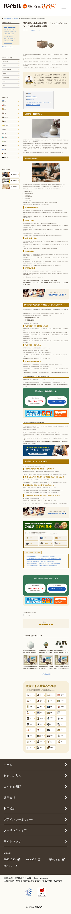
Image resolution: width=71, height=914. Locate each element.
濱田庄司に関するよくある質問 (33, 104)
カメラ (5, 145)
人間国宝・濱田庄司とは (31, 96)
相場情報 (4, 73)
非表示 (29, 93)
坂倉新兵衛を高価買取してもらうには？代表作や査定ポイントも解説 (41, 556)
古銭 (5, 109)
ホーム (8, 764)
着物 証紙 (5, 26)
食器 (5, 149)
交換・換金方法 (6, 77)
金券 (5, 141)
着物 (5, 101)
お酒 (5, 121)
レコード (6, 157)
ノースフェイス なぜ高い (8, 42)
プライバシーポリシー (18, 819)
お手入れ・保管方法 (7, 69)
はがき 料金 (10, 26)
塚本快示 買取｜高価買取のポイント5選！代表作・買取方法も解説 (40, 561)
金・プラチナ (7, 125)
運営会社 (9, 797)
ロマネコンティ (12, 38)
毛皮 (5, 113)
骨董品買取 (33, 30)
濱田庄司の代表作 (30, 99)
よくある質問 (12, 786)
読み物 (4, 65)
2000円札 (13, 26)
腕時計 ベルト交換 (11, 33)
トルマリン (5, 33)
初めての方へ (12, 776)
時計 (5, 133)
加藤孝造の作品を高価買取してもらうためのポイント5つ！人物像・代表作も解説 (43, 563)
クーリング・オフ (15, 830)
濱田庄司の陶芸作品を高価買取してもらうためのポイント (38, 102)
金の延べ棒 (11, 36)
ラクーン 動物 (6, 36)
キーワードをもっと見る (7, 46)
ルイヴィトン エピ (13, 31)
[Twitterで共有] (41, 624)
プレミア (4, 81)
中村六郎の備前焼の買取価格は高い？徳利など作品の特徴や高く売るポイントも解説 (44, 558)
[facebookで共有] (46, 624)
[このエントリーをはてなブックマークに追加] (51, 624)
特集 (4, 85)
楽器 (5, 153)
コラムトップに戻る (47, 674)
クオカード (5, 40)
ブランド (6, 117)
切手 (5, 105)
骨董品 (29, 615)
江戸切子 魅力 (6, 29)
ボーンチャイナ (6, 38)
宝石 (5, 129)
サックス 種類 (10, 40)
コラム (39, 30)
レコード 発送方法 (12, 29)
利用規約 (9, 808)
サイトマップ (12, 841)
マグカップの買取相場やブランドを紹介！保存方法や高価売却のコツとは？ (42, 565)
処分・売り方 (5, 61)
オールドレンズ (6, 31)
